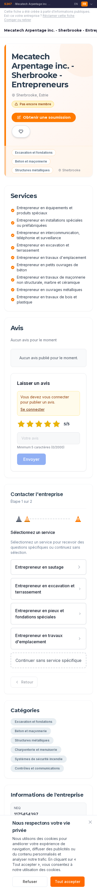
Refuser (30, 881)
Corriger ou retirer (17, 20)
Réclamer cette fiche (58, 16)
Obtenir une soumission (47, 117)
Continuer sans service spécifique (48, 660)
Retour (27, 682)
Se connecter (32, 409)
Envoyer (31, 459)
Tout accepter (67, 881)
